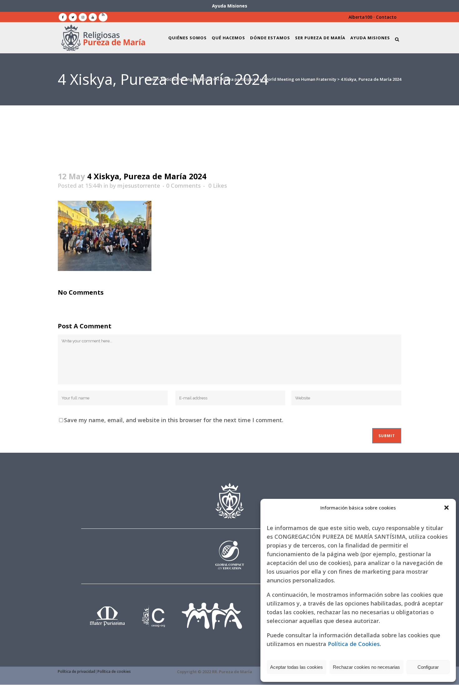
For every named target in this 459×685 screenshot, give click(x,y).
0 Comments (183, 185)
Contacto (386, 17)
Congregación (196, 79)
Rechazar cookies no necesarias (366, 667)
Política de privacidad (76, 671)
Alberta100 (360, 17)
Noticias (169, 79)
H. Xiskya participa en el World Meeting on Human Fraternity (276, 79)
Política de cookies (114, 671)
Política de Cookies (354, 644)
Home (150, 79)
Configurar (428, 667)
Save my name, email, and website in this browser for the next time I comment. (173, 420)
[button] (446, 507)
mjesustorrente (138, 185)
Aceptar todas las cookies (296, 667)
